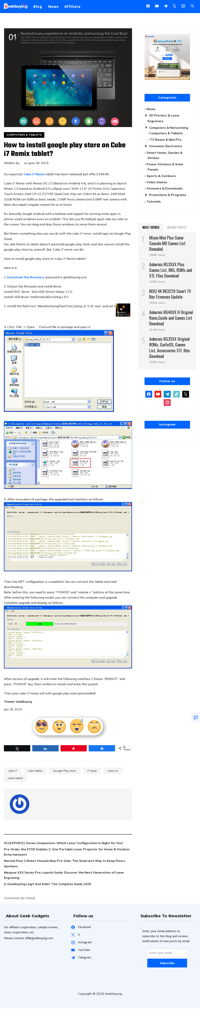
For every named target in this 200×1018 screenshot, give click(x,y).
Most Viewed (150, 227)
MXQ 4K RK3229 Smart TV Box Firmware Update (170, 294)
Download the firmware (25, 277)
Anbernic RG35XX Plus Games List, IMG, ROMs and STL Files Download (170, 270)
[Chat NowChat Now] (195, 717)
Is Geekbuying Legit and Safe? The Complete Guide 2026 (47, 884)
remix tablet (15, 778)
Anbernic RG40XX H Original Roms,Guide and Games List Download (171, 318)
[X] (174, 5)
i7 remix (92, 770)
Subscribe (167, 963)
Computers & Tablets (24, 134)
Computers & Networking (168, 128)
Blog (37, 6)
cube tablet (35, 770)
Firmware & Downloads (165, 188)
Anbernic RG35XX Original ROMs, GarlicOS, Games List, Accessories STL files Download (169, 347)
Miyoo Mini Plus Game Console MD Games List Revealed (167, 243)
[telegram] (167, 394)
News (53, 6)
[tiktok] (176, 394)
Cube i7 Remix (34, 174)
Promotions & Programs (167, 195)
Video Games (157, 182)
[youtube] (157, 5)
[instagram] (183, 5)
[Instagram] (165, 5)
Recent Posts (176, 227)
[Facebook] (148, 5)
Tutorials (154, 201)
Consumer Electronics (165, 146)
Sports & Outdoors (161, 176)
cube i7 (12, 770)
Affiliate (72, 6)
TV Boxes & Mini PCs (166, 139)
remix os (113, 770)
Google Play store (64, 770)
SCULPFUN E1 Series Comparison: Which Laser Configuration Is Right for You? (63, 843)
